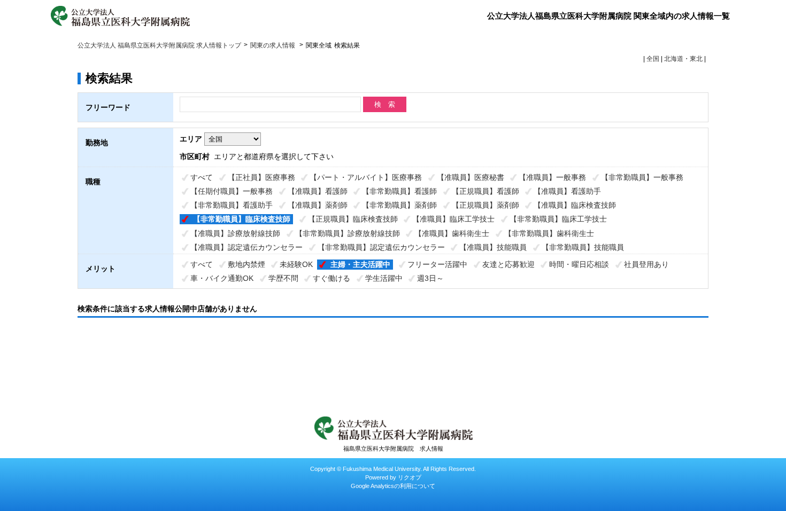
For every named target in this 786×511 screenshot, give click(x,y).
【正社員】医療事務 (261, 177)
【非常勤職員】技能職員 (583, 247)
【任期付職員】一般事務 (231, 191)
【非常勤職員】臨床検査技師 (241, 219)
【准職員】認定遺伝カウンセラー (246, 247)
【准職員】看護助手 (567, 191)
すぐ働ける (331, 278)
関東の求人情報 (273, 45)
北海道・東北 (683, 58)
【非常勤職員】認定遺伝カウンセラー (381, 247)
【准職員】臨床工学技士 (453, 219)
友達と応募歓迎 (508, 264)
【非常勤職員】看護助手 (231, 205)
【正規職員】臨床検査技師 (353, 219)
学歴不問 (283, 278)
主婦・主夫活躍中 (360, 264)
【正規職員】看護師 (485, 191)
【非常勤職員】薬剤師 (399, 205)
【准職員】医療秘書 (470, 177)
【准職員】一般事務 (552, 177)
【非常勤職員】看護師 (399, 191)
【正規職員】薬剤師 (485, 205)
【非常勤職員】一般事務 (642, 177)
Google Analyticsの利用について (393, 486)
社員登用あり (646, 264)
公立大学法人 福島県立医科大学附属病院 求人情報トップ (159, 45)
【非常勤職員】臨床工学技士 (558, 219)
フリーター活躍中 (437, 264)
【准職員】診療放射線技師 (235, 233)
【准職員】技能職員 (493, 247)
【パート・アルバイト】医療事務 (366, 177)
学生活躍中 (384, 278)
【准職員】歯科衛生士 (451, 233)
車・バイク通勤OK (221, 278)
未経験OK (296, 264)
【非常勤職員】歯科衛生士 (549, 233)
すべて (201, 177)
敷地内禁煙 (246, 264)
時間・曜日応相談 (579, 264)
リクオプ (409, 477)
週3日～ (430, 278)
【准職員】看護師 (318, 191)
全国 (652, 58)
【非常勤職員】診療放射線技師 (347, 233)
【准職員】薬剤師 (318, 205)
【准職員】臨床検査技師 (575, 205)
